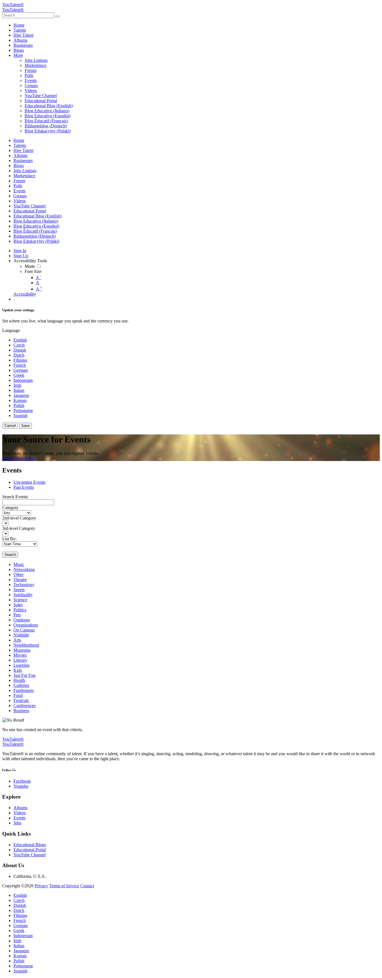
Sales (18, 604)
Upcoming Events (29, 482)
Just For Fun (24, 675)
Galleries (21, 685)
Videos (19, 812)
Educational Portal (29, 849)
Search (10, 555)
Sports (19, 589)
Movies (20, 655)
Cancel (10, 426)
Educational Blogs (29, 844)
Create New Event (18, 458)
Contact (87, 885)
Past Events (23, 487)
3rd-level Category (18, 528)
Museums (21, 650)
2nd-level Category (19, 518)
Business (21, 710)
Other (18, 574)
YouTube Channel (29, 854)
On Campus (24, 630)
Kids (17, 670)
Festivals (21, 700)
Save (25, 426)
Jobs (17, 822)
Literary (20, 660)
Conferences (24, 705)
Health (19, 680)
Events (19, 817)
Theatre (20, 579)
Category (10, 507)
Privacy (41, 885)
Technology (23, 584)
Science (20, 599)
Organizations (25, 625)
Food (18, 695)
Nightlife (21, 635)
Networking (24, 569)
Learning (21, 665)
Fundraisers (23, 690)
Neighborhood (26, 645)
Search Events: (15, 496)
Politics (19, 609)
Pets (17, 614)
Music (18, 564)
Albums (20, 807)
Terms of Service (64, 885)
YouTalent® (13, 4)
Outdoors (21, 619)
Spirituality (23, 594)
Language (11, 330)
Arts (17, 640)
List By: (9, 538)
